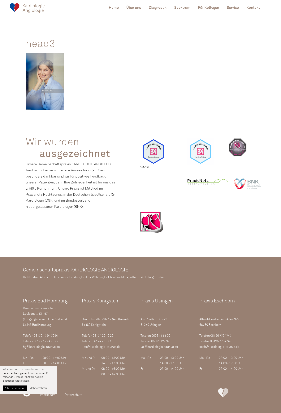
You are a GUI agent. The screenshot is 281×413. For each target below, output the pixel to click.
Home (114, 8)
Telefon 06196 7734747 (215, 335)
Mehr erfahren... (39, 388)
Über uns (133, 8)
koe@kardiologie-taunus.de (101, 346)
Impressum (47, 394)
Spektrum (182, 8)
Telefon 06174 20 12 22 (97, 335)
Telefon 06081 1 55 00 (155, 335)
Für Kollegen (208, 8)
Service (233, 8)
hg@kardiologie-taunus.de (41, 346)
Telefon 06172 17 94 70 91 (40, 335)
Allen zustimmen (15, 388)
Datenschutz (73, 394)
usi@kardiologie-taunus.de (159, 346)
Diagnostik (157, 8)
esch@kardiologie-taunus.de (219, 346)
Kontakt (253, 8)
